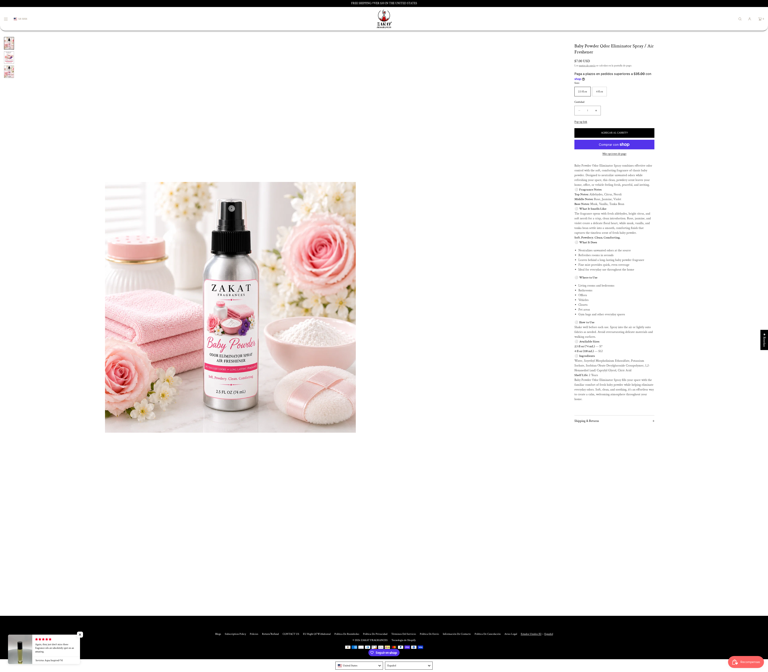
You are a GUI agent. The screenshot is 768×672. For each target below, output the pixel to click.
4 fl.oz (599, 91)
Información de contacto (457, 634)
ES (26, 19)
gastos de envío (587, 65)
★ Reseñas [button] (764, 340)
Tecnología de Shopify (403, 640)
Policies (254, 634)
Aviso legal (510, 634)
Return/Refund (270, 634)
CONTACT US (291, 634)
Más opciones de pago (614, 154)
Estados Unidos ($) (531, 634)
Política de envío (429, 634)
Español (548, 634)
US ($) (21, 18)
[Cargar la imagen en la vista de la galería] (9, 43)
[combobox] (359, 666)
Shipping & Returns (586, 421)
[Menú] (9, 19)
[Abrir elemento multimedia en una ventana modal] (230, 307)
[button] (740, 19)
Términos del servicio (403, 634)
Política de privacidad (375, 634)
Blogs (218, 634)
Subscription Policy (235, 634)
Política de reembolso (346, 634)
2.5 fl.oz (582, 91)
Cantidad (579, 102)
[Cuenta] (749, 19)
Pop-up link (580, 122)
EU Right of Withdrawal (317, 634)
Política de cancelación (488, 634)
